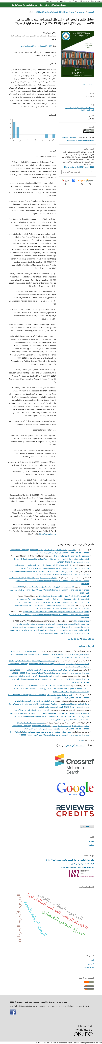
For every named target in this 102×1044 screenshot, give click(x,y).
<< (93, 638)
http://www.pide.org (47, 534)
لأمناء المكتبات (89, 967)
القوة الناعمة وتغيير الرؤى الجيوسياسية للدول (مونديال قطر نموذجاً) (49, 587)
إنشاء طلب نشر (86, 826)
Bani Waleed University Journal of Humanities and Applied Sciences (39, 5)
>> (69, 638)
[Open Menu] (8, 4)
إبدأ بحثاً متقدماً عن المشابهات (74, 745)
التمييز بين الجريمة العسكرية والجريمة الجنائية (55, 571)
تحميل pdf (86, 84)
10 (84, 638)
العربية (91, 841)
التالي (82, 740)
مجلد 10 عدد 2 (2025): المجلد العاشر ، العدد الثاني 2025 (55, 12)
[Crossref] (74, 773)
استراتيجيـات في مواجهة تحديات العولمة (59, 605)
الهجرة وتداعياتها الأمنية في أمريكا (59, 694)
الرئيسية (91, 12)
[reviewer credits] (75, 816)
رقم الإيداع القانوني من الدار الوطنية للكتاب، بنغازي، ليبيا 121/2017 (69, 860)
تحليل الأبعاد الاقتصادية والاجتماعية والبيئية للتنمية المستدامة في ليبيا (46, 732)
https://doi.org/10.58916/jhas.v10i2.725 (35, 46)
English (91, 845)
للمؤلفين (91, 964)
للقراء (92, 960)
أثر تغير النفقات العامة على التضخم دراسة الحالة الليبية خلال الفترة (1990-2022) (44, 670)
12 (89, 638)
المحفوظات (81, 12)
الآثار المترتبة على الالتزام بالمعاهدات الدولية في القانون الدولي (49, 565)
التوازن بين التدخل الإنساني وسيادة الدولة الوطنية (57, 549)
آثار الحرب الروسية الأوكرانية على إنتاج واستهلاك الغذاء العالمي (32, 577)
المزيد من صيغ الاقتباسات (71, 172)
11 (86, 638)
